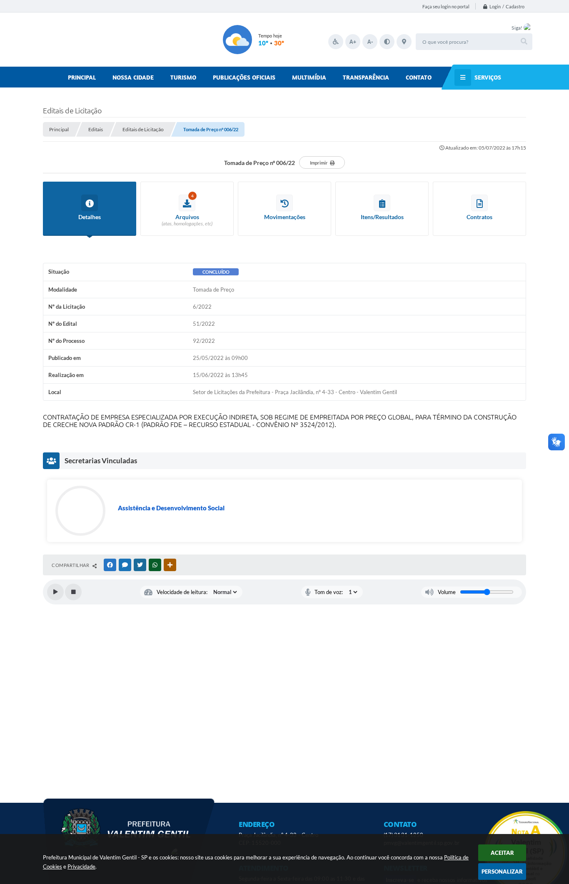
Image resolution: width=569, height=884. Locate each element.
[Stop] (73, 592)
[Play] (55, 592)
